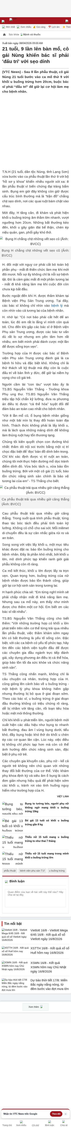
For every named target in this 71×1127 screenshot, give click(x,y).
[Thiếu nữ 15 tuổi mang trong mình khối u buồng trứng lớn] (12, 858)
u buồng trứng (57, 870)
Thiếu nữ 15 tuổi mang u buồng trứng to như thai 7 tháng (47, 838)
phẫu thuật (10, 870)
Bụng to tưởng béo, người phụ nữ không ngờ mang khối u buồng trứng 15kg (47, 807)
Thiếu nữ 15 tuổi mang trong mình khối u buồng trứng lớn (47, 855)
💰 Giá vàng (39, 27)
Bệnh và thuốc (31, 34)
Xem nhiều (25, 27)
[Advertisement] (35, 129)
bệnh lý (57, 305)
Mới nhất (10, 27)
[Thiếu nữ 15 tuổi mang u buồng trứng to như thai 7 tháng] (12, 841)
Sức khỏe (14, 34)
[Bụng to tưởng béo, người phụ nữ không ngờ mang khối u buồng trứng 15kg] (12, 808)
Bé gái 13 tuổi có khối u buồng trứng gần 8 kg (47, 822)
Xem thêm (34, 1007)
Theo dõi (56, 1114)
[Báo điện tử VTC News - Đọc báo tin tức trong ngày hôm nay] (21, 20)
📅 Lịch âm (54, 27)
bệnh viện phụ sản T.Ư (32, 870)
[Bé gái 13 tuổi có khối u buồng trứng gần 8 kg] (12, 825)
